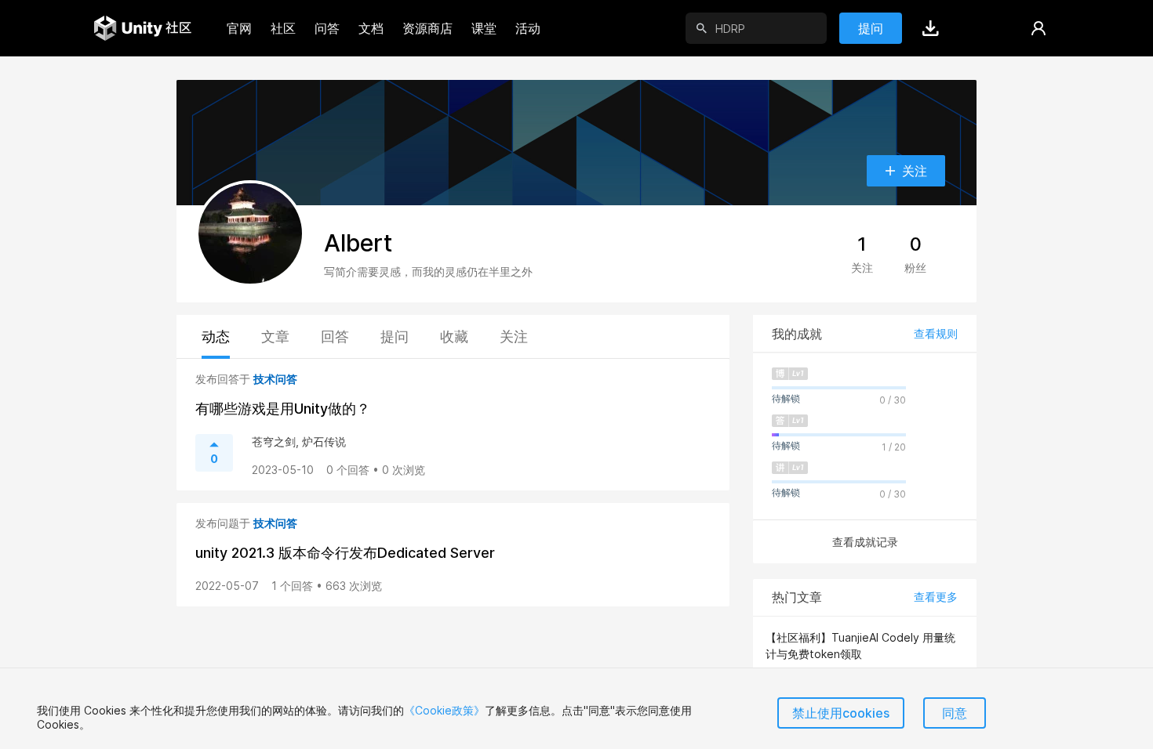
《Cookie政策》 (444, 710)
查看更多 (936, 596)
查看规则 (936, 333)
